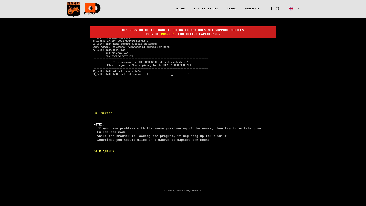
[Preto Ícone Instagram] (277, 8)
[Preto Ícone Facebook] (271, 8)
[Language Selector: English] (294, 9)
